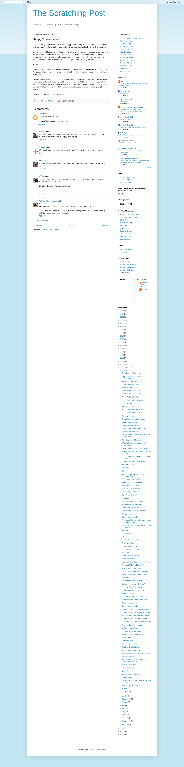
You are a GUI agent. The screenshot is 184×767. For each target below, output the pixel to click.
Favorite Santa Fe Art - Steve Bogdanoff (136, 619)
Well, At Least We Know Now (132, 410)
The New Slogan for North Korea (133, 631)
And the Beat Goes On (130, 540)
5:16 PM (42, 169)
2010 (122, 361)
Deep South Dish (126, 66)
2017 (122, 339)
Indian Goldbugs (128, 668)
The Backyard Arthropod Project (131, 38)
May (123, 712)
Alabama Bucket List (128, 149)
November (126, 370)
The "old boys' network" (128, 143)
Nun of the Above (126, 237)
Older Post (105, 225)
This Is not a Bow (128, 543)
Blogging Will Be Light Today (132, 597)
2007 (122, 731)
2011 (122, 358)
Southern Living (125, 44)
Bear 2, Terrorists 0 (128, 671)
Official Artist (124, 220)
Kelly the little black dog (48, 201)
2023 (122, 320)
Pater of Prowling (126, 223)
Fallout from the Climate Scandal (133, 419)
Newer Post (37, 225)
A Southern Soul (125, 52)
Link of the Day (127, 403)
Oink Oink (125, 468)
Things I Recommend (127, 177)
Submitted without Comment (132, 440)
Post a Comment (42, 221)
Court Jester (124, 273)
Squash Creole (125, 119)
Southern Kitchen (126, 63)
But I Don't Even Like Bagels (132, 381)
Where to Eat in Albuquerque (132, 625)
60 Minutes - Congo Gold (131, 384)
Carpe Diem (124, 68)
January (125, 724)
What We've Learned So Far (132, 549)
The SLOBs (124, 252)
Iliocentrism (124, 81)
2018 (122, 336)
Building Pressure (128, 416)
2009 (122, 364)
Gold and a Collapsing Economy (133, 501)
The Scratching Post (69, 13)
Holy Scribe (124, 226)
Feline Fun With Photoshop (131, 387)
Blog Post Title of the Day (131, 650)
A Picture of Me (127, 692)
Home (71, 225)
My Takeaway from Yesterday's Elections (136, 653)
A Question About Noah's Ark (132, 504)
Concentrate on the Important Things (135, 428)
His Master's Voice (128, 406)
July (123, 705)
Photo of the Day (128, 465)
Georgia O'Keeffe (128, 593)
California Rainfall (126, 249)
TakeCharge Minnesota (129, 159)
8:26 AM (42, 124)
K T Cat (41, 176)
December (126, 367)
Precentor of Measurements (130, 217)
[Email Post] (58, 101)
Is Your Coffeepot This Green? (133, 400)
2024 (122, 317)
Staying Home (127, 638)
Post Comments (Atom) (51, 229)
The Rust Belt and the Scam (132, 413)
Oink (123, 471)
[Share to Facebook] (70, 101)
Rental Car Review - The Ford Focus (135, 574)
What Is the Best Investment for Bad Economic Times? (134, 661)
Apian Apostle (125, 239)
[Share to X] (67, 101)
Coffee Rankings (126, 41)
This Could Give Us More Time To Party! (136, 622)
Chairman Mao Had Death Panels (134, 511)
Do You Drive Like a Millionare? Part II (135, 571)
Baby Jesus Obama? (129, 495)
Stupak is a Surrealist (129, 603)
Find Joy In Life (125, 182)
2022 (122, 323)
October (125, 696)
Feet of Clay (124, 101)
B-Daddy (42, 147)
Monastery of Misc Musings (129, 215)
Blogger (102, 750)
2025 (122, 314)
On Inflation (126, 578)
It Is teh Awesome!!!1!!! (130, 432)
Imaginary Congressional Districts (134, 461)
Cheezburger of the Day (130, 425)
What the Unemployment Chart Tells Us (136, 616)
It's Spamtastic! (127, 533)
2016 (122, 342)
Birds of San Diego (126, 46)
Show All (148, 167)
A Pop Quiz (126, 530)
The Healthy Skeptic (127, 58)
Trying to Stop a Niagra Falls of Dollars (136, 562)
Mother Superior (125, 228)
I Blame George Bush (129, 546)
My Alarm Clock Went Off (131, 489)
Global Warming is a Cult (131, 391)
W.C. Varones (125, 133)
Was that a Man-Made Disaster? (133, 634)
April (124, 715)
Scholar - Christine (126, 270)
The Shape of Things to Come (132, 479)
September (126, 699)
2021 (122, 326)
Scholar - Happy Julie (127, 267)
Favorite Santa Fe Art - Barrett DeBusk (135, 609)
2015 (122, 345)
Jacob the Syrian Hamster (144, 285)
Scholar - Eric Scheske (128, 265)
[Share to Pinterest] (73, 101)
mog (40, 160)
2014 (122, 349)
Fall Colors (126, 552)
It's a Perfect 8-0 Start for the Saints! (134, 600)
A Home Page (125, 180)
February (125, 721)
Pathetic (125, 689)
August (124, 702)
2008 (122, 728)
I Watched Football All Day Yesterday (135, 448)
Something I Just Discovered (132, 373)
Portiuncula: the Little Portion (131, 107)
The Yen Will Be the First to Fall (133, 565)
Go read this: (124, 93)
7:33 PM (42, 216)
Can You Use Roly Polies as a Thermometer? (133, 377)
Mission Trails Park (129, 665)
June (124, 708)
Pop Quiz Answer (128, 514)
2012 (122, 355)
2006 (122, 734)
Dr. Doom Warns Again (130, 628)
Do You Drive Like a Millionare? (133, 584)
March (124, 718)
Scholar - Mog (125, 262)
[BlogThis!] (65, 101)
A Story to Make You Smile (131, 674)
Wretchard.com (126, 99)
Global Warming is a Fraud (131, 394)
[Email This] (62, 101)
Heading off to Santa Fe (130, 647)
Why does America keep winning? (131, 135)
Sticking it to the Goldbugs (131, 568)
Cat (123, 537)
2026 (122, 311)
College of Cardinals (127, 234)
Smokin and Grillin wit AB (129, 60)
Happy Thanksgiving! (129, 422)
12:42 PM (42, 140)
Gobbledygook (127, 677)
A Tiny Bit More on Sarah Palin (133, 482)
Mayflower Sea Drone (128, 49)
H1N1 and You (127, 498)
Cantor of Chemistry (127, 231)
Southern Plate (125, 71)
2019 (122, 333)
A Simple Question (128, 657)
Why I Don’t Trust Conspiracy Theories (133, 127)
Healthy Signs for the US (131, 686)
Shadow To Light (126, 125)
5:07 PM (42, 153)
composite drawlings (128, 141)
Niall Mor (42, 131)
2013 (122, 352)
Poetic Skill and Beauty (130, 397)
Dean (41, 113)
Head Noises (125, 91)
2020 (122, 330)
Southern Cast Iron (126, 55)
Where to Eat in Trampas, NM (132, 587)
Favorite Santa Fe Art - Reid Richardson (136, 612)
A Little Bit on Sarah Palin (131, 485)
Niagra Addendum (128, 559)
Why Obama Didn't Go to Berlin (133, 590)
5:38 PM (42, 194)
